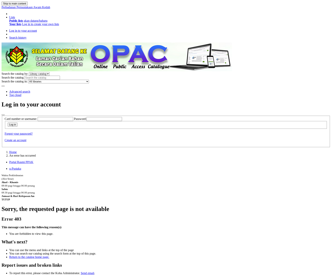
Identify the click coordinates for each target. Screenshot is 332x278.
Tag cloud (15, 95)
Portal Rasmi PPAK (21, 162)
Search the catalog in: (14, 81)
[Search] (3, 86)
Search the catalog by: (15, 73)
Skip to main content (14, 3)
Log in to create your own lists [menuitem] (40, 24)
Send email (87, 273)
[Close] (3, 114)
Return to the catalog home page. (29, 257)
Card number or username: (21, 118)
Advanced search (19, 91)
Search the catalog (13, 77)
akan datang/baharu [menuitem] (35, 20)
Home (13, 152)
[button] (12, 17)
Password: (80, 118)
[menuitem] (16, 20)
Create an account (15, 140)
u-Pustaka (15, 168)
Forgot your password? (19, 133)
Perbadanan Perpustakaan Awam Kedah (26, 7)
